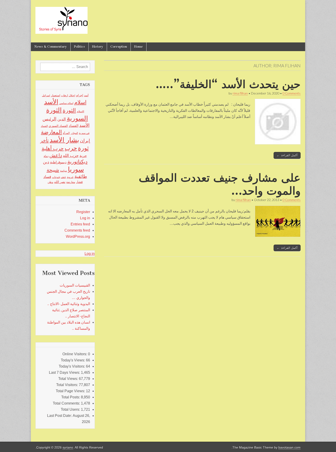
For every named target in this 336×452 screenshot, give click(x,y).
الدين (61, 119)
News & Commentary (50, 47)
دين (46, 161)
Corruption (118, 47)
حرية (83, 156)
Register (83, 212)
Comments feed (77, 230)
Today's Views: (73, 360)
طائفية (81, 176)
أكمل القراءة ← (287, 155)
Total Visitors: (67, 385)
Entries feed (80, 224)
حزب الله (71, 155)
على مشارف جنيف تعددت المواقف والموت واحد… (220, 184)
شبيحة (53, 169)
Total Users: (71, 409)
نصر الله (59, 182)
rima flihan (240, 93)
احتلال (72, 95)
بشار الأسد (64, 140)
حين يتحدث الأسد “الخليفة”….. (228, 84)
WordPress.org (78, 236)
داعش (55, 155)
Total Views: (68, 379)
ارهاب (64, 95)
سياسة (63, 170)
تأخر (44, 140)
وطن (50, 182)
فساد (47, 177)
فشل (79, 182)
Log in (85, 218)
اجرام (79, 95)
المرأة (66, 133)
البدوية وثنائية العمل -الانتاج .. (68, 304)
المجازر (74, 133)
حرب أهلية (53, 148)
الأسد (51, 101)
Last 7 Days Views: (65, 372)
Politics (79, 47)
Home (138, 47)
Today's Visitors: (72, 366)
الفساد (73, 126)
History (97, 47)
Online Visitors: (75, 354)
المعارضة (51, 132)
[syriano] (61, 18)
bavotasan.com (289, 447)
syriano (68, 447)
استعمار (55, 95)
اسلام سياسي (66, 103)
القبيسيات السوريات (75, 285)
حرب (71, 148)
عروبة (70, 177)
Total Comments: (67, 403)
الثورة (69, 110)
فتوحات (56, 177)
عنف (63, 177)
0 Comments (292, 93)
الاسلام (80, 111)
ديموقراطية (58, 162)
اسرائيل (46, 95)
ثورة (83, 148)
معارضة (70, 182)
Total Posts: (71, 397)
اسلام (80, 102)
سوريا (76, 169)
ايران (85, 140)
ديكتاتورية (77, 162)
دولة (46, 156)
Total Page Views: (71, 391)
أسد (86, 95)
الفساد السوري (58, 126)
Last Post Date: (60, 416)
